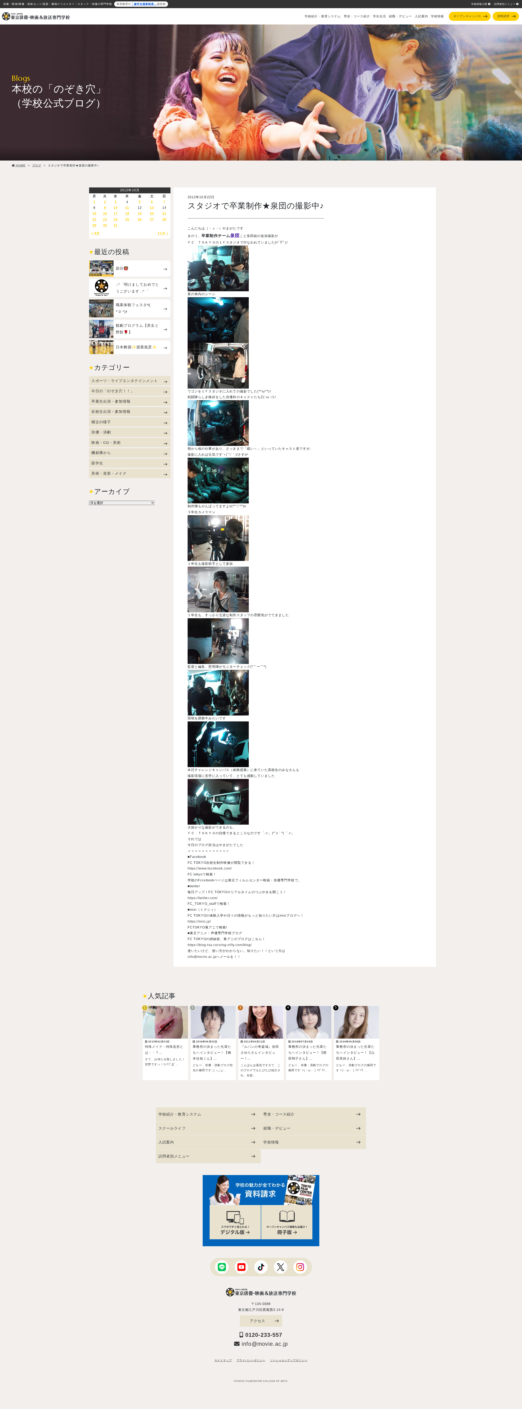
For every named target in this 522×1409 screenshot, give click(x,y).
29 (94, 225)
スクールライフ (172, 1128)
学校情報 (437, 16)
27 (152, 219)
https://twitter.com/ (203, 898)
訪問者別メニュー (504, 4)
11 (127, 207)
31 (116, 225)
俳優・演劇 (101, 432)
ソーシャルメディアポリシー (288, 1360)
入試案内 (421, 16)
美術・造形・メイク (108, 473)
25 (127, 219)
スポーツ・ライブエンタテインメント (124, 381)
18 (127, 213)
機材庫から (101, 453)
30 (105, 225)
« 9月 (95, 233)
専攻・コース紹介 (357, 16)
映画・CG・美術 (106, 442)
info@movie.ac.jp (202, 956)
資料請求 (503, 16)
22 (94, 219)
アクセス (257, 1321)
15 (94, 213)
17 (116, 213)
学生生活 (379, 16)
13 (152, 207)
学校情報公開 (479, 4)
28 (164, 219)
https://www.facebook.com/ (210, 868)
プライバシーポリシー (251, 1360)
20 (152, 213)
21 (164, 213)
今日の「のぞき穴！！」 (112, 391)
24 (116, 219)
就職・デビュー (400, 16)
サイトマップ (223, 1360)
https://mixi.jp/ (199, 921)
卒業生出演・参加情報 (110, 401)
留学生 (97, 463)
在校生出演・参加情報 (110, 411)
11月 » (163, 233)
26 (140, 219)
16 (105, 213)
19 (140, 213)
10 (116, 207)
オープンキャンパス (467, 16)
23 (105, 219)
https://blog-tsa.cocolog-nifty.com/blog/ (220, 945)
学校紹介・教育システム (323, 16)
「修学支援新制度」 (144, 4)
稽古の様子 (101, 422)
